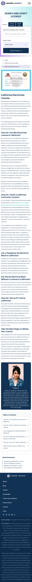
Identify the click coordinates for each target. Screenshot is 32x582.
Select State (7, 40)
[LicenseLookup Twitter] (3, 515)
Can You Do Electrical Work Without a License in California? (14, 438)
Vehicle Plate (19, 24)
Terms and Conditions (10, 498)
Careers (5, 490)
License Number (12, 24)
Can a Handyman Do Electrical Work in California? (14, 432)
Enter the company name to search (13, 30)
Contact (5, 507)
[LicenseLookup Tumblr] (14, 515)
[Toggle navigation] (29, 3)
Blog (4, 486)
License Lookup (5, 520)
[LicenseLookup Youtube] (12, 515)
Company (4, 24)
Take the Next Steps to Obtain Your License (14, 447)
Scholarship (6, 494)
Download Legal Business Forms (14, 461)
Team (4, 511)
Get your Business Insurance (12, 463)
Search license (15, 50)
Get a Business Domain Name (13, 468)
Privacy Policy (7, 502)
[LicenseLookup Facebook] (6, 515)
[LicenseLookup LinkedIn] (9, 515)
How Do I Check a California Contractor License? (14, 426)
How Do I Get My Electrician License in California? (14, 420)
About (5, 481)
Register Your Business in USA (13, 465)
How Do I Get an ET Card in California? (14, 442)
